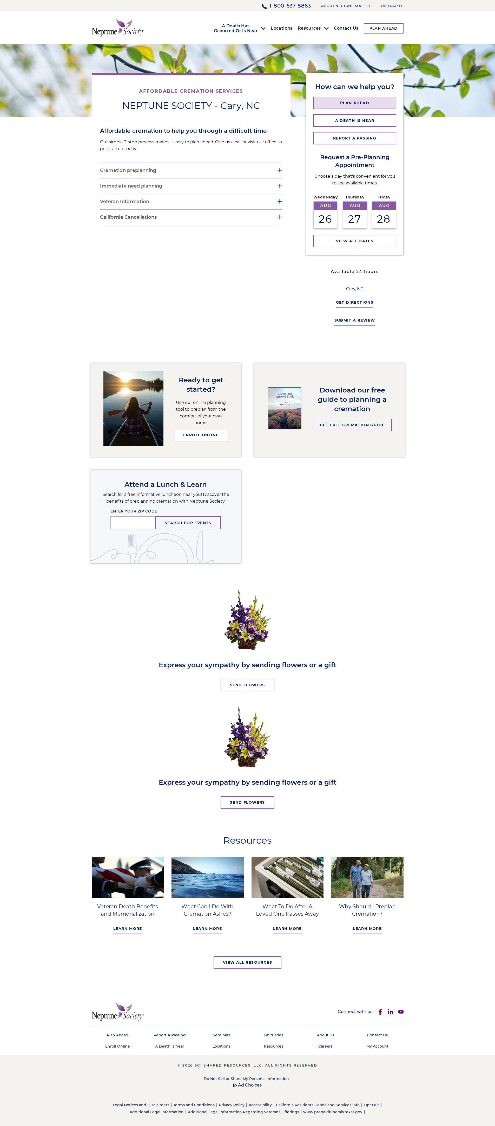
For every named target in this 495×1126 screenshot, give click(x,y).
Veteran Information (124, 201)
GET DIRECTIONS (355, 302)
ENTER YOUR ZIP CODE (133, 511)
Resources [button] (309, 28)
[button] (354, 103)
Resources (273, 1046)
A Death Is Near (169, 1046)
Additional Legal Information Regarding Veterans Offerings (243, 1112)
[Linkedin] (390, 1012)
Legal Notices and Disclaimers (141, 1105)
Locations (282, 28)
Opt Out (371, 1105)
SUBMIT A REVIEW (354, 320)
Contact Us (346, 28)
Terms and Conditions (194, 1105)
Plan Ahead (117, 1035)
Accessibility (260, 1105)
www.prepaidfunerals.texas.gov (332, 1112)
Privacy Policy (232, 1105)
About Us (325, 1035)
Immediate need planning (131, 186)
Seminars (221, 1035)
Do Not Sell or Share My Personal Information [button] (246, 1078)
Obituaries (392, 6)
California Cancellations (128, 217)
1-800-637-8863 (290, 6)
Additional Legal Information (157, 1112)
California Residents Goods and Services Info (318, 1105)
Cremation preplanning (128, 170)
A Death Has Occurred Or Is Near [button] (236, 28)
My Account (377, 1046)
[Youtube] (401, 1012)
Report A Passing (170, 1035)
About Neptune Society (345, 6)
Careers (325, 1046)
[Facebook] (380, 1012)
